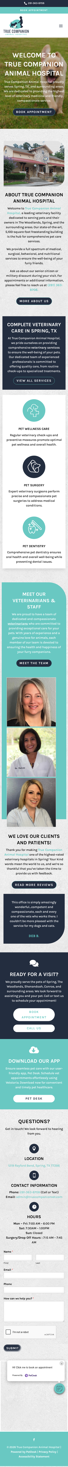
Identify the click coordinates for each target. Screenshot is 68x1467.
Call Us (34, 1028)
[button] (59, 1388)
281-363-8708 (30, 1192)
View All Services (34, 381)
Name (8, 1251)
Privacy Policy (47, 1451)
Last (38, 1263)
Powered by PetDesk (23, 1451)
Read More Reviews (34, 885)
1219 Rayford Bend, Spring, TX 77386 (34, 1165)
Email (8, 1269)
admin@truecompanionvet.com (39, 1197)
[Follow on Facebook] (34, 1439)
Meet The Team (34, 663)
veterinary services (45, 347)
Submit (12, 1348)
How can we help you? (19, 1298)
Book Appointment (34, 10)
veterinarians (18, 624)
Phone (8, 1284)
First (6, 1263)
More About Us (34, 301)
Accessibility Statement (34, 1456)
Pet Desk (34, 1098)
